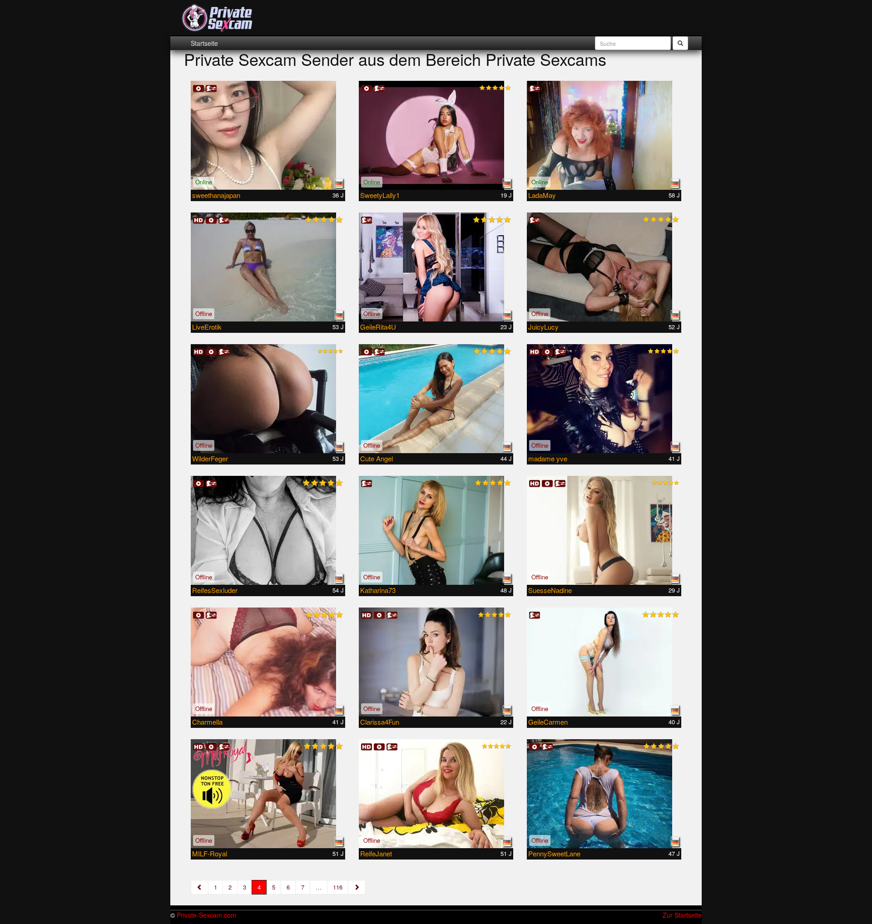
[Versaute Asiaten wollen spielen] (436, 398)
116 (337, 887)
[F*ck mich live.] (268, 266)
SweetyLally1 (380, 195)
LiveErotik (207, 326)
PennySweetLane (554, 853)
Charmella (207, 721)
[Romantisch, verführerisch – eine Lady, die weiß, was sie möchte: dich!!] (268, 530)
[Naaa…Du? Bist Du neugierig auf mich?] (436, 793)
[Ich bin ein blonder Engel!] (436, 266)
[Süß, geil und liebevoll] (604, 662)
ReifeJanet (376, 853)
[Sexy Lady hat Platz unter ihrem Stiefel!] (604, 398)
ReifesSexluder (215, 590)
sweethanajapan (216, 195)
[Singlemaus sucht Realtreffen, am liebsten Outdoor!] (268, 398)
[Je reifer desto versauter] (436, 530)
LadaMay (542, 195)
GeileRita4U (378, 326)
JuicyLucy (543, 326)
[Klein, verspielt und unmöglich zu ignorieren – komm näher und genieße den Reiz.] (436, 135)
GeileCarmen (548, 721)
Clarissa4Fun (379, 721)
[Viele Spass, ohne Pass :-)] (268, 662)
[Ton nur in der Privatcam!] (604, 266)
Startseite (204, 43)
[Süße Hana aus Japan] (268, 135)
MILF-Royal (209, 853)
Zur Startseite (682, 914)
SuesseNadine (550, 590)
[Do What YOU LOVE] (268, 793)
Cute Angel (376, 458)
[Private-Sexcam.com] (217, 18)
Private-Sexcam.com (206, 914)
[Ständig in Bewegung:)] (604, 530)
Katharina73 (378, 590)
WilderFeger (210, 458)
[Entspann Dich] (604, 793)
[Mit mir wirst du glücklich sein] (436, 662)
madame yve (547, 458)
